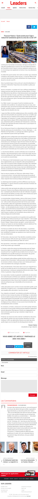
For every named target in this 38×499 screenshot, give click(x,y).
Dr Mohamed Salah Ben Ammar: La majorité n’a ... (10, 461)
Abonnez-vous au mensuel (26, 492)
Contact (22, 490)
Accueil (3, 21)
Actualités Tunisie (4, 486)
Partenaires (6, 479)
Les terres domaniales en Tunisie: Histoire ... (28, 460)
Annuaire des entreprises (26, 486)
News (8, 21)
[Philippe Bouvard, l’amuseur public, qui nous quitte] (10, 447)
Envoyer (32, 395)
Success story (22, 479)
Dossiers (11, 479)
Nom (2, 366)
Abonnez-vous (28, 345)
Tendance (31, 479)
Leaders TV (16, 479)
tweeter (34, 27)
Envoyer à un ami (14, 332)
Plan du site (23, 488)
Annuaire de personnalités (6, 488)
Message (4, 378)
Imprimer (27, 332)
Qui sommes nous (4, 490)
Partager (29, 27)
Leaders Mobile (4, 492)
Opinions (27, 479)
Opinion (15, 8)
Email (2, 372)
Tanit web (29, 496)
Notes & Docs (22, 8)
